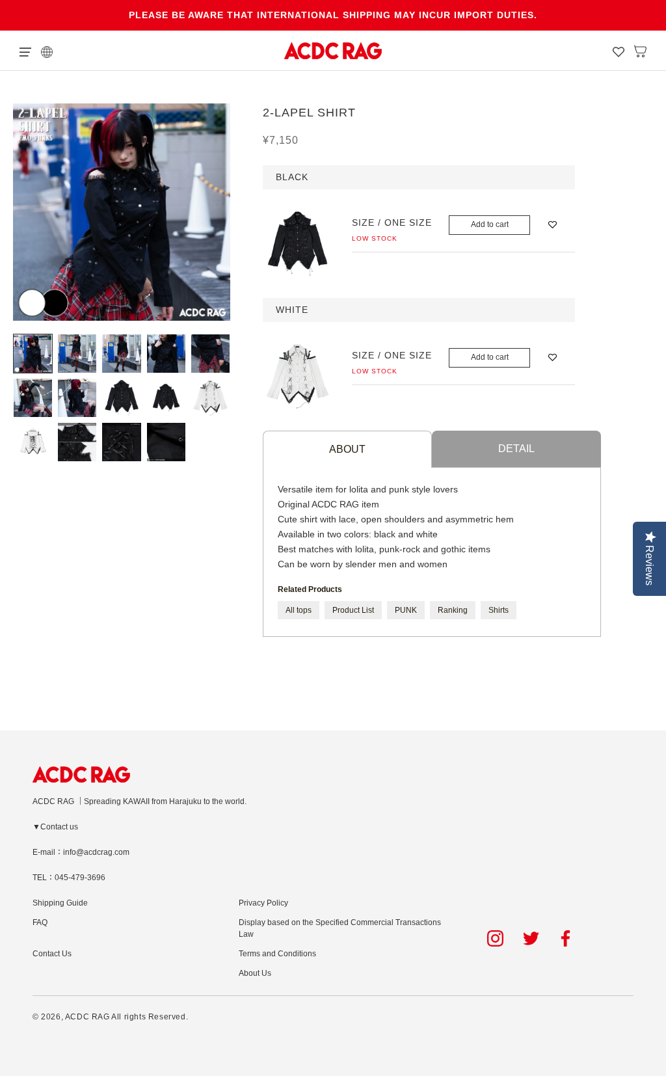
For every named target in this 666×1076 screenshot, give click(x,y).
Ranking (453, 610)
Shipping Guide (60, 903)
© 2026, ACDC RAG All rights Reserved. (110, 1016)
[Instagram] (495, 938)
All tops (299, 610)
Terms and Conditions (277, 953)
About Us (255, 973)
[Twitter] (531, 938)
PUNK (406, 610)
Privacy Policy (263, 903)
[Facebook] (567, 938)
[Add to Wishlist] (552, 224)
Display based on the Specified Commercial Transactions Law (340, 928)
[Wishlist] (618, 51)
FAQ (40, 922)
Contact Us (52, 953)
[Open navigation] (25, 51)
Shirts (498, 610)
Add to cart (490, 224)
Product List (353, 610)
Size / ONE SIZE (392, 222)
